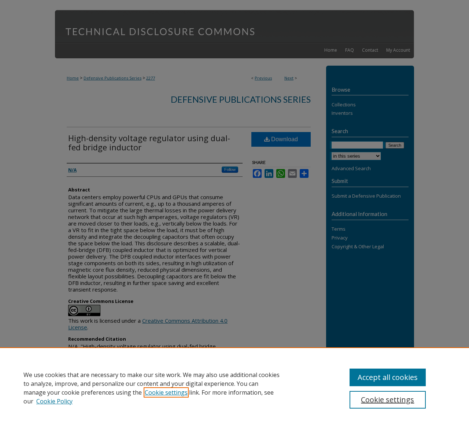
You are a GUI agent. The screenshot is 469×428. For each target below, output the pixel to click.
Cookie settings (166, 392)
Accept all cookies (388, 377)
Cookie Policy (54, 401)
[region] (234, 387)
